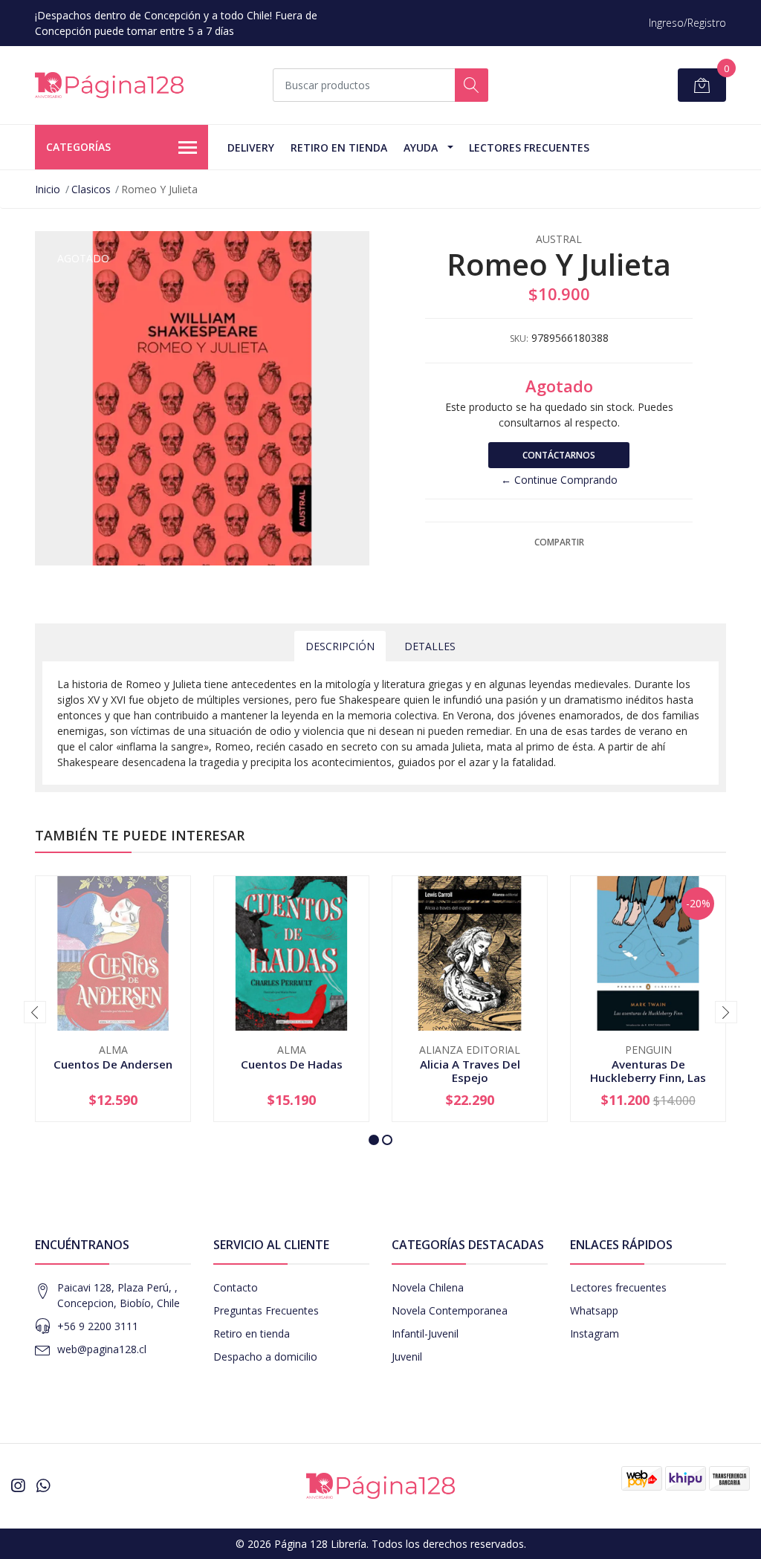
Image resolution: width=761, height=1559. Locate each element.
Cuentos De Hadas (292, 1064)
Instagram (594, 1333)
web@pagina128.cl (101, 1349)
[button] (373, 1140)
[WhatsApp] (43, 1485)
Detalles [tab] (430, 646)
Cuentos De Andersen (113, 1064)
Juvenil (407, 1356)
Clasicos (91, 189)
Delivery (250, 147)
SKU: (519, 338)
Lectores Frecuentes (529, 147)
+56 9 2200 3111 (97, 1326)
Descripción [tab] (340, 646)
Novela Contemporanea (450, 1310)
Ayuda (421, 147)
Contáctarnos (558, 455)
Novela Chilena (428, 1287)
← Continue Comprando (559, 480)
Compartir (559, 542)
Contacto (235, 1287)
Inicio (47, 189)
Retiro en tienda (339, 147)
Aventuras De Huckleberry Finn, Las (648, 1071)
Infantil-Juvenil (425, 1333)
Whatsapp (594, 1310)
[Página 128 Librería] (109, 85)
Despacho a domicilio (265, 1356)
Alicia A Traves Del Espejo (470, 1071)
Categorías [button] (78, 147)
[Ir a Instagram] (18, 1485)
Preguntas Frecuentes (266, 1310)
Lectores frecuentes (618, 1287)
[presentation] (35, 1012)
